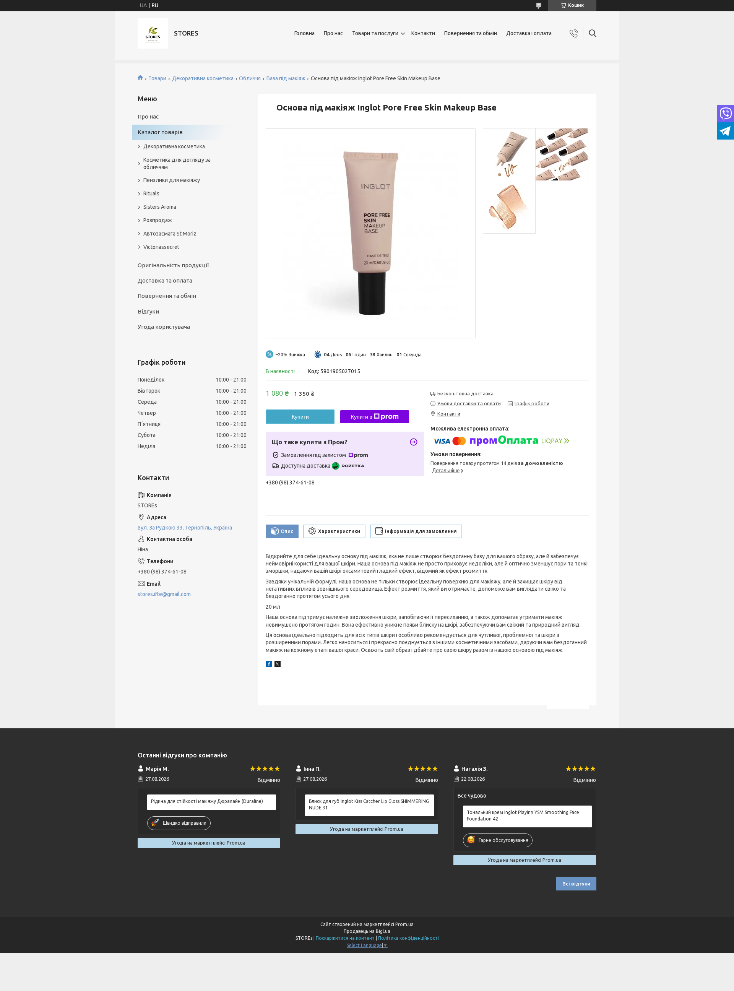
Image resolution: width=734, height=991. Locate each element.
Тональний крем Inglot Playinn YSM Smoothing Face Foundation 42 (523, 815)
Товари (157, 78)
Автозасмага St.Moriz (169, 234)
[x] (277, 665)
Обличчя (250, 78)
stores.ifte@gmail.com (164, 594)
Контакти (423, 33)
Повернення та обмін (470, 33)
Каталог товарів (160, 132)
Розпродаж (157, 220)
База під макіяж (285, 78)
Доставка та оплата (165, 280)
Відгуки (148, 311)
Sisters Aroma (159, 207)
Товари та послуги (375, 33)
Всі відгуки (576, 883)
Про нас (333, 33)
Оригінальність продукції (173, 265)
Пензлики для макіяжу (171, 180)
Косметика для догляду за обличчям (177, 163)
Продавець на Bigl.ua (367, 931)
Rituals (151, 193)
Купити (300, 417)
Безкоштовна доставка (465, 393)
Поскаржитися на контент (345, 938)
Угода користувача (164, 326)
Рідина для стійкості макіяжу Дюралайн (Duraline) (207, 801)
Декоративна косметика (203, 78)
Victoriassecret (161, 247)
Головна (304, 33)
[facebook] (269, 665)
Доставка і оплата (529, 33)
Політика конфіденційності (408, 938)
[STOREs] (153, 33)
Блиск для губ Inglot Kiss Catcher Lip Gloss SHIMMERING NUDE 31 (369, 804)
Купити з (361, 417)
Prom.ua (404, 924)
